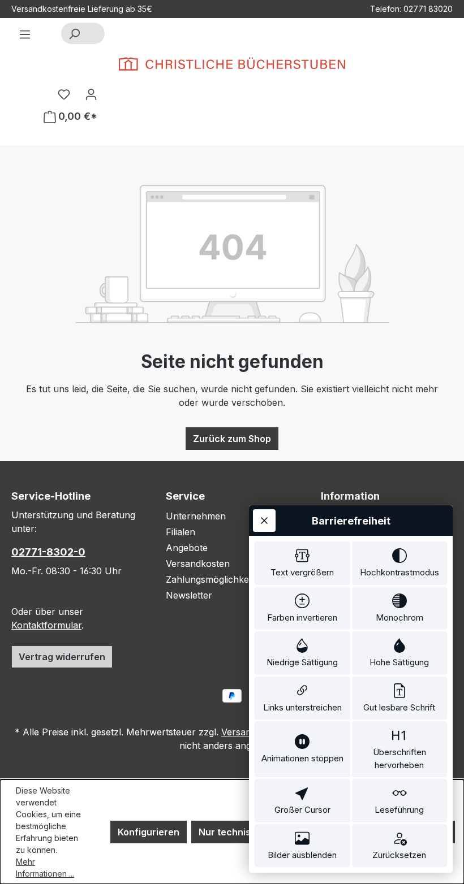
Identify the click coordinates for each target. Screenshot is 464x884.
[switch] (302, 563)
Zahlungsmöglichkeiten (215, 579)
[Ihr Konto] (91, 94)
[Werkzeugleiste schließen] (264, 520)
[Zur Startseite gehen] (232, 64)
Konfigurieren (148, 832)
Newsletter (189, 595)
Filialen (180, 532)
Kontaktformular (46, 625)
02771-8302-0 (48, 552)
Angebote (187, 547)
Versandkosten (198, 563)
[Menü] (24, 34)
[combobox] (96, 33)
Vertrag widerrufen (62, 656)
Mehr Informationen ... (45, 867)
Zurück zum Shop (232, 438)
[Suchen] (74, 33)
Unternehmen (196, 516)
